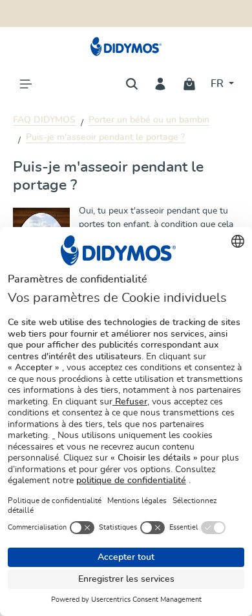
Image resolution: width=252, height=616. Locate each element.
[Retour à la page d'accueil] (126, 46)
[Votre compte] (160, 84)
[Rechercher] (132, 84)
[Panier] (189, 84)
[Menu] (26, 84)
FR (218, 84)
